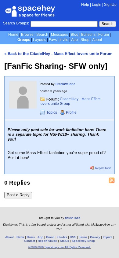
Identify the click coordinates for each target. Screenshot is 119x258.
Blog (74, 34)
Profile (71, 112)
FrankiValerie (65, 84)
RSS (73, 237)
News (20, 237)
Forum (103, 34)
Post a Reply (18, 195)
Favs (53, 40)
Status (64, 240)
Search (108, 24)
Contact (29, 240)
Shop (85, 40)
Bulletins (88, 34)
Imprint (107, 237)
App (74, 40)
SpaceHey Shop (83, 240)
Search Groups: (16, 23)
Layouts (39, 40)
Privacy (95, 237)
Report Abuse (47, 240)
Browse (27, 34)
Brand (50, 237)
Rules (31, 237)
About (97, 40)
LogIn (96, 4)
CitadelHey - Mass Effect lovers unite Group (70, 101)
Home (13, 34)
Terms (83, 237)
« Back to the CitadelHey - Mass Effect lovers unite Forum (58, 53)
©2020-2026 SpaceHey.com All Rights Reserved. (59, 247)
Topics (52, 112)
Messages (59, 34)
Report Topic (102, 168)
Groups (23, 40)
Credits (62, 237)
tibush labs (72, 217)
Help (85, 4)
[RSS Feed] (112, 180)
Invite (64, 40)
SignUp (110, 4)
